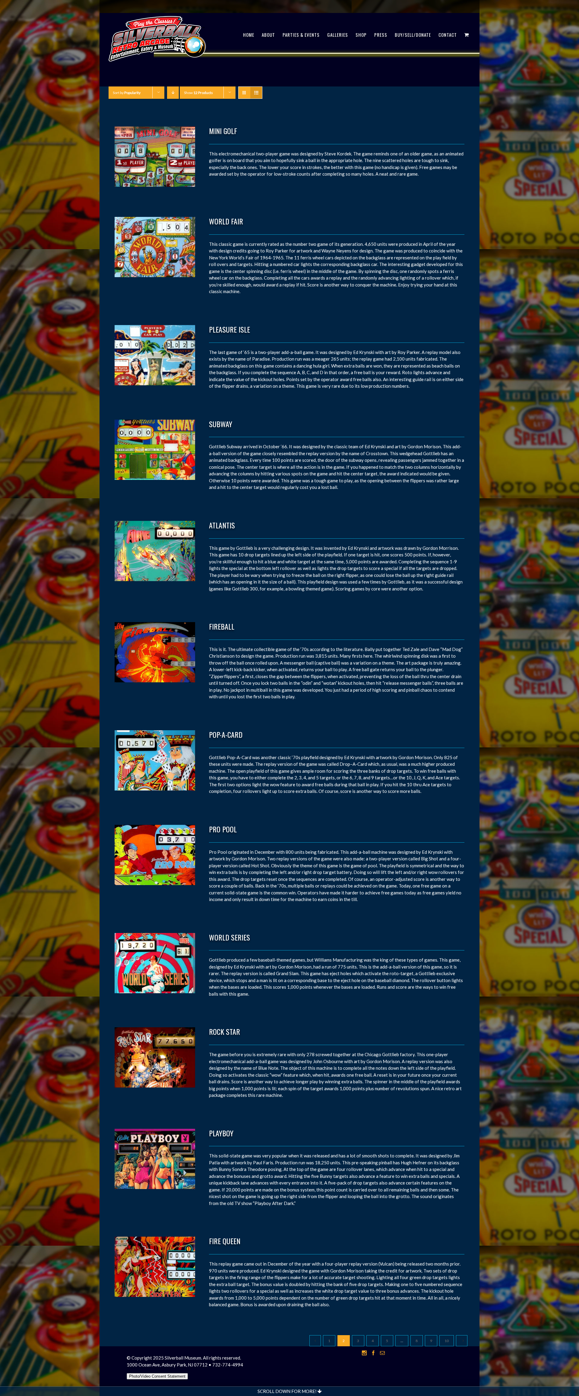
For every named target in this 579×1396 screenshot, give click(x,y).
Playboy (221, 1133)
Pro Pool (223, 829)
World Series (229, 937)
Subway (220, 423)
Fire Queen (224, 1240)
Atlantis (222, 525)
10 (447, 1340)
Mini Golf (223, 130)
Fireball (221, 626)
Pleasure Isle (229, 329)
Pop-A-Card (225, 734)
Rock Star (224, 1031)
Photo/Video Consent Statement (157, 1376)
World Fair (226, 221)
